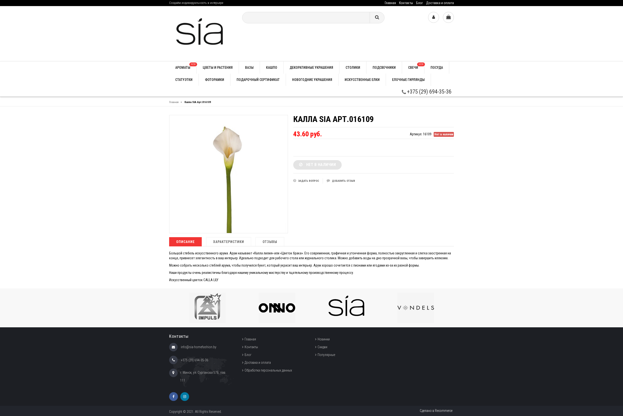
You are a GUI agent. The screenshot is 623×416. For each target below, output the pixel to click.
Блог (419, 3)
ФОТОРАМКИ (214, 80)
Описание (185, 242)
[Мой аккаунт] (433, 17)
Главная (390, 3)
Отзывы (270, 242)
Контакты (406, 3)
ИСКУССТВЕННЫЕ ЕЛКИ (362, 80)
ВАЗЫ (249, 67)
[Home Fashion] (202, 33)
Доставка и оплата (440, 3)
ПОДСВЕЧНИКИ (384, 67)
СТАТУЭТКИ (183, 80)
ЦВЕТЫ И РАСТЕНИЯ (218, 67)
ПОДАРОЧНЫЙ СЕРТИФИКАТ (258, 80)
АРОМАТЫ (185, 66)
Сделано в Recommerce (436, 411)
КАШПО (271, 67)
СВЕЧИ (415, 66)
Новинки (324, 339)
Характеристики (228, 242)
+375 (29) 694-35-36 (428, 91)
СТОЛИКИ (353, 67)
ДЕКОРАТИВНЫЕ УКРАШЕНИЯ (311, 67)
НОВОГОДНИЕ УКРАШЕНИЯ (312, 80)
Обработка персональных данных (268, 370)
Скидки (322, 347)
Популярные (326, 355)
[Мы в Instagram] (184, 396)
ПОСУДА (437, 67)
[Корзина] (448, 17)
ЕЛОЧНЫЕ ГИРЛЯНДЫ (408, 80)
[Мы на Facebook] (173, 396)
